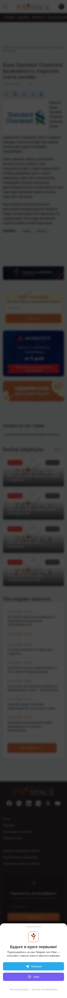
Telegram (36, 966)
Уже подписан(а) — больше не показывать (33, 989)
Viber (36, 976)
